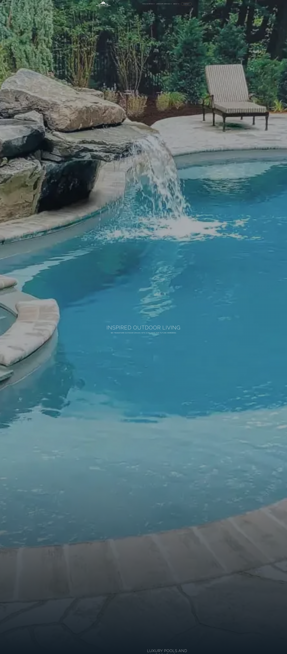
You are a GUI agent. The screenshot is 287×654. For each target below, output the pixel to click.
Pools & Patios (148, 3)
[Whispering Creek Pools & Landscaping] (103, 4)
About (175, 3)
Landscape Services (163, 3)
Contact (186, 4)
